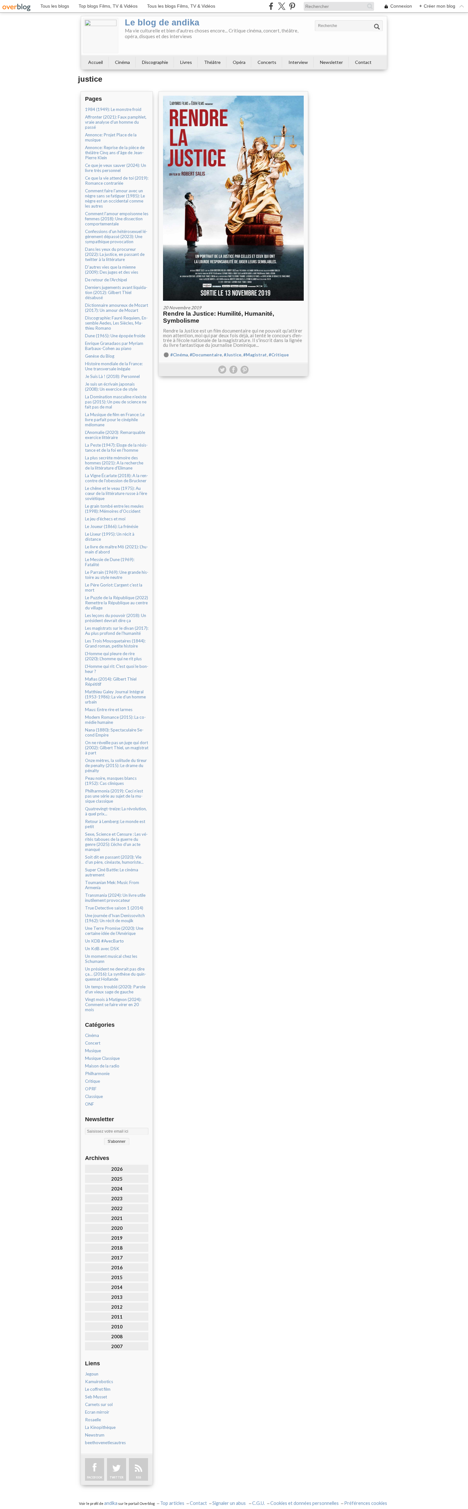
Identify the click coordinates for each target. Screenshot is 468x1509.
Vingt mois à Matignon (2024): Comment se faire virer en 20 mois (113, 1004)
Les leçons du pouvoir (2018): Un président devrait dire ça (115, 618)
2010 (117, 1326)
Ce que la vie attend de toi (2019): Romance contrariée (116, 180)
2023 (117, 1198)
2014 (117, 1287)
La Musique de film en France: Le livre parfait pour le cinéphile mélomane (115, 419)
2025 (117, 1179)
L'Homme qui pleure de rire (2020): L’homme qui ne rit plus (113, 656)
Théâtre (212, 62)
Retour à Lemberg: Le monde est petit (115, 824)
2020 (117, 1228)
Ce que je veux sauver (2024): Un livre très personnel (115, 168)
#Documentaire (206, 354)
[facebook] (271, 6)
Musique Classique (102, 1058)
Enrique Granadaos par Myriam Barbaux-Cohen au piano (114, 346)
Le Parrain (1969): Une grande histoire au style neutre (116, 575)
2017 (117, 1257)
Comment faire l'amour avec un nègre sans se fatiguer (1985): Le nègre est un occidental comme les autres (115, 198)
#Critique (279, 354)
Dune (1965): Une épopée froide (115, 335)
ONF (89, 1104)
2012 (117, 1307)
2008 (117, 1336)
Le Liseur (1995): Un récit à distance (109, 537)
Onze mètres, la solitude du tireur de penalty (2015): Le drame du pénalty (116, 765)
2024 (117, 1188)
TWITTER (117, 1477)
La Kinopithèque (100, 1427)
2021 (117, 1218)
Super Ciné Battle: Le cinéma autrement (111, 872)
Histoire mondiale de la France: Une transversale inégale (114, 366)
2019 (117, 1238)
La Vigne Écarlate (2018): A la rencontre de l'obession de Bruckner (116, 478)
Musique (93, 1050)
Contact (363, 62)
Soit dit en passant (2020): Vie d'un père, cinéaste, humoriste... (114, 859)
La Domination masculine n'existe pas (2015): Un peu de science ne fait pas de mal (115, 401)
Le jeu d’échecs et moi (105, 518)
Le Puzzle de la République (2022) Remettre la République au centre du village (116, 602)
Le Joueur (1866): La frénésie (111, 526)
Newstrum (94, 1434)
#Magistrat (255, 354)
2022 (117, 1208)
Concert (92, 1043)
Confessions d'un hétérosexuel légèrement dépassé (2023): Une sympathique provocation (116, 236)
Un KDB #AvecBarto (104, 940)
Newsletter (331, 62)
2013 (117, 1297)
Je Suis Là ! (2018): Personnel (112, 376)
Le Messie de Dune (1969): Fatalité (109, 562)
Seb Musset (96, 1396)
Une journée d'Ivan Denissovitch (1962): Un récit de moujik (115, 918)
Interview (298, 62)
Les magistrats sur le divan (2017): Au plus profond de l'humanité (116, 631)
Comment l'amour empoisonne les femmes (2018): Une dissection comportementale (116, 218)
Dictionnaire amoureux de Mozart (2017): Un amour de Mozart (116, 308)
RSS (138, 1477)
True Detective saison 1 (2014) (114, 907)
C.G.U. (258, 1503)
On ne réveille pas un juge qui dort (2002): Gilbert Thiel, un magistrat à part (116, 747)
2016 (117, 1267)
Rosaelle (93, 1419)
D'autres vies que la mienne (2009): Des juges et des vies (111, 269)
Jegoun (91, 1373)
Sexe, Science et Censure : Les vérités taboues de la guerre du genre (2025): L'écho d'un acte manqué (116, 842)
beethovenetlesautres (105, 1442)
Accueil (95, 62)
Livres (186, 62)
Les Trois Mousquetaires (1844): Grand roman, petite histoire (115, 643)
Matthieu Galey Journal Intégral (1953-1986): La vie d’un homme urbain (115, 696)
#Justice (232, 354)
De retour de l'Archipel (106, 279)
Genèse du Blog (99, 356)
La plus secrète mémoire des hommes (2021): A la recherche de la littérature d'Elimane (114, 462)
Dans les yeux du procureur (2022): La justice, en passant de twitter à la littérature (115, 254)
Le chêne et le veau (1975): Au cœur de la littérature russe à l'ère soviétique (116, 493)
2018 (117, 1248)
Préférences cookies (365, 1503)
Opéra (239, 62)
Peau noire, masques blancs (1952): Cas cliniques (111, 781)
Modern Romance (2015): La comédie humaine (115, 720)
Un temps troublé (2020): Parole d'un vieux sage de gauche (115, 989)
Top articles (172, 1503)
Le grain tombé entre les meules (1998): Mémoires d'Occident (114, 509)
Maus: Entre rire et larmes (108, 709)
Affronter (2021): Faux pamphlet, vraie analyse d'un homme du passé (115, 122)
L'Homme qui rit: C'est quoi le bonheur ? (116, 669)
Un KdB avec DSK (102, 948)
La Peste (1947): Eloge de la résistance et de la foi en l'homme (116, 447)
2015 (117, 1277)
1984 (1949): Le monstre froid (113, 109)
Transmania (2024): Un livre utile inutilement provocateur (115, 898)
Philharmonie (97, 1073)
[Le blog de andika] (100, 35)
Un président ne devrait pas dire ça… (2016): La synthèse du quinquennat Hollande (115, 974)
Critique (92, 1081)
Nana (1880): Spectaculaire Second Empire (114, 732)
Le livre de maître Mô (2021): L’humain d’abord (116, 549)
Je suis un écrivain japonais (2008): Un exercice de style (111, 386)
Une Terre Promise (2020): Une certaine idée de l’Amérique (114, 931)
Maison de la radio (102, 1065)
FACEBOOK (94, 1477)
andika (110, 1503)
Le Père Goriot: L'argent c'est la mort (113, 587)
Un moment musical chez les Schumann (111, 959)
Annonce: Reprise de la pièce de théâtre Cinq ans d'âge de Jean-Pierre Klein (115, 152)
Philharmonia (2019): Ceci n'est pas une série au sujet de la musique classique (114, 796)
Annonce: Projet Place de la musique (111, 137)
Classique (94, 1096)
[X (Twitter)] (282, 6)
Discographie (155, 62)
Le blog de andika (162, 22)
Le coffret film (97, 1389)
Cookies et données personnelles (304, 1503)
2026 (117, 1169)
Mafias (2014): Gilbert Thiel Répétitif (111, 681)
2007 (117, 1346)
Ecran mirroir (97, 1412)
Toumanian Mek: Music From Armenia (112, 885)
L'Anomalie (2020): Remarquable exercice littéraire (115, 435)
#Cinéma (179, 354)
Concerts (267, 62)
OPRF (90, 1088)
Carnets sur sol (99, 1404)
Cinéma (122, 62)
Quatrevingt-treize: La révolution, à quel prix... (116, 811)
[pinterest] (292, 6)
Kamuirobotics (99, 1381)
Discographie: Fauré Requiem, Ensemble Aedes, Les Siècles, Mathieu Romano (116, 323)
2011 (117, 1317)
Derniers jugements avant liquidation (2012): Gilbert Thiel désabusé (116, 292)
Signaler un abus (229, 1503)
